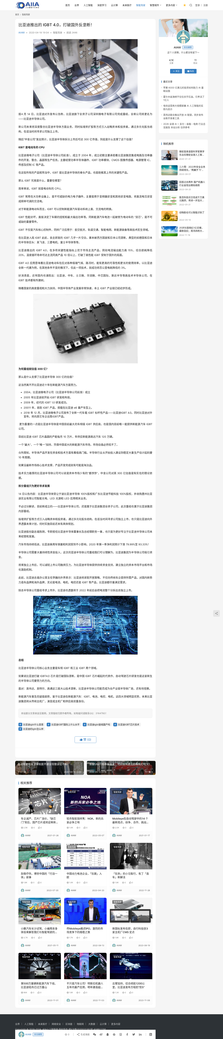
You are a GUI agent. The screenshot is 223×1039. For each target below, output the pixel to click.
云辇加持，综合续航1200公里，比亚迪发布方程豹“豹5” (128, 985)
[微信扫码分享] (94, 1034)
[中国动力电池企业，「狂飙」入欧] (85, 856)
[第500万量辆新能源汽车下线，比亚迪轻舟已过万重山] (39, 966)
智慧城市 (154, 5)
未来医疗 (127, 5)
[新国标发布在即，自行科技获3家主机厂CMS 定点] (131, 911)
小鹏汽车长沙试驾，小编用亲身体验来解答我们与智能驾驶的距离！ (39, 930)
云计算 (114, 5)
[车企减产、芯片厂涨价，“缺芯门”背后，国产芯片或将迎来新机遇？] (39, 801)
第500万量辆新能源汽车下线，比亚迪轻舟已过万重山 (39, 985)
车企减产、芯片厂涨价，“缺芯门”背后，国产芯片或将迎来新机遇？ (38, 820)
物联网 (80, 1024)
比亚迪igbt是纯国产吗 (99, 724)
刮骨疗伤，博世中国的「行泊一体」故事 (39, 875)
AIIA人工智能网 (50, 1029)
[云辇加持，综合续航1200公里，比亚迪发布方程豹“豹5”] (131, 966)
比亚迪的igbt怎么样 (33, 728)
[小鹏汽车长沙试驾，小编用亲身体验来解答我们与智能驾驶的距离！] (39, 911)
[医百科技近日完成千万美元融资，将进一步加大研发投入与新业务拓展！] (169, 201)
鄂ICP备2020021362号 (81, 1029)
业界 (76, 5)
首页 (67, 5)
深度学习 (101, 5)
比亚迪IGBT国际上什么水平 (65, 724)
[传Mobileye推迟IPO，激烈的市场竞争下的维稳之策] (85, 911)
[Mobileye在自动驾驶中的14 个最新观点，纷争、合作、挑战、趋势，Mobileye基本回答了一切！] (131, 801)
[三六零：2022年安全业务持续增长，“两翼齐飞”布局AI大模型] (169, 170)
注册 (205, 5)
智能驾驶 (140, 5)
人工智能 (88, 5)
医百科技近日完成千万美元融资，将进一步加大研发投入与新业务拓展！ (191, 200)
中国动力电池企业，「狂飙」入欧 (84, 875)
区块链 (68, 1024)
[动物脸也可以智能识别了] (169, 216)
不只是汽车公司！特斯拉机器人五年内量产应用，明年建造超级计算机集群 (85, 985)
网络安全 (56, 1024)
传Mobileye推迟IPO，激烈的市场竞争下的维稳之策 (85, 930)
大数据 (91, 1024)
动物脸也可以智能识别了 (191, 212)
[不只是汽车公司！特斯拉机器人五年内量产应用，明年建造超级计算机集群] (85, 966)
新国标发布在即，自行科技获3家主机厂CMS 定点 (130, 930)
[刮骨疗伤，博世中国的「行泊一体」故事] (39, 856)
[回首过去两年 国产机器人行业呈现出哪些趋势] (169, 185)
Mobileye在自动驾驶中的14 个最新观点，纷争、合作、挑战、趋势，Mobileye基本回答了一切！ (130, 820)
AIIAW (21, 32)
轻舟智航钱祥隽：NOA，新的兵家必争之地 (85, 820)
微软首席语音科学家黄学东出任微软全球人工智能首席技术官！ (191, 154)
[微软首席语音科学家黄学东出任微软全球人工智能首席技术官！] (169, 155)
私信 (192, 71)
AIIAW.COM (100, 1029)
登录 (197, 5)
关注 (177, 71)
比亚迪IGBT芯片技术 (128, 724)
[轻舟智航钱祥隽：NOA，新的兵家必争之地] (85, 801)
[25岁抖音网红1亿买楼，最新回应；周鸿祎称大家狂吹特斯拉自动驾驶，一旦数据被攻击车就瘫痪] (169, 231)
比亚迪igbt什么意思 (33, 724)
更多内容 (170, 5)
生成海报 (85, 1034)
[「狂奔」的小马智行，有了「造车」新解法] (131, 856)
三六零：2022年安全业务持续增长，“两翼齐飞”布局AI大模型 (192, 169)
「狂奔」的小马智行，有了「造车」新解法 (130, 875)
